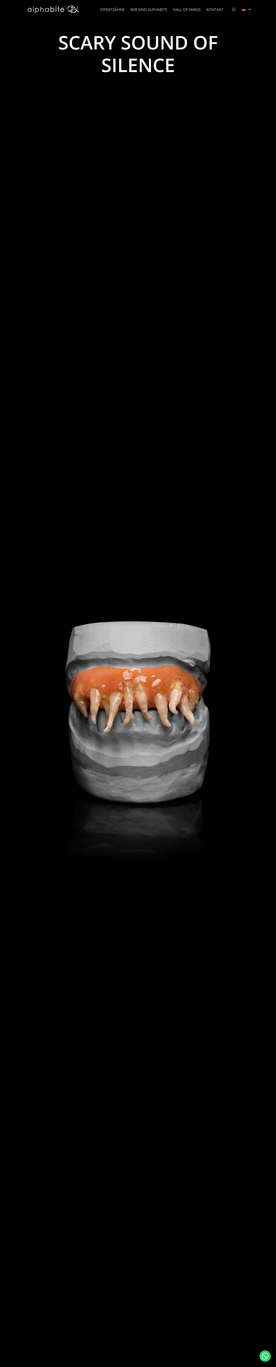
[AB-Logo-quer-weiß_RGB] (53, 9)
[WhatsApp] (234, 9)
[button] (246, 9)
